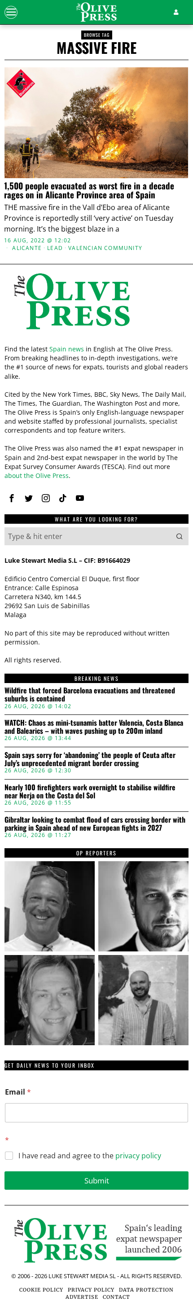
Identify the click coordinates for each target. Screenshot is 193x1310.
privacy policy (138, 1156)
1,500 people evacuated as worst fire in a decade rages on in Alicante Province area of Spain (89, 190)
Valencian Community (105, 248)
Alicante (27, 248)
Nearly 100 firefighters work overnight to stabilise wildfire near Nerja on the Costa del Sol (89, 791)
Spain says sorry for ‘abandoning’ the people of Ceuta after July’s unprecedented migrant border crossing (89, 759)
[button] (180, 536)
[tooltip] (11, 498)
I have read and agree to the (89, 1156)
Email (18, 1092)
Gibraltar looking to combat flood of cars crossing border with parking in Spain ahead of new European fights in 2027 (94, 824)
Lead (55, 248)
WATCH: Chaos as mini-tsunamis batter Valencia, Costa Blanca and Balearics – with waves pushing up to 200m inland (93, 727)
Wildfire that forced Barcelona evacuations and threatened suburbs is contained (89, 694)
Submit (96, 1180)
